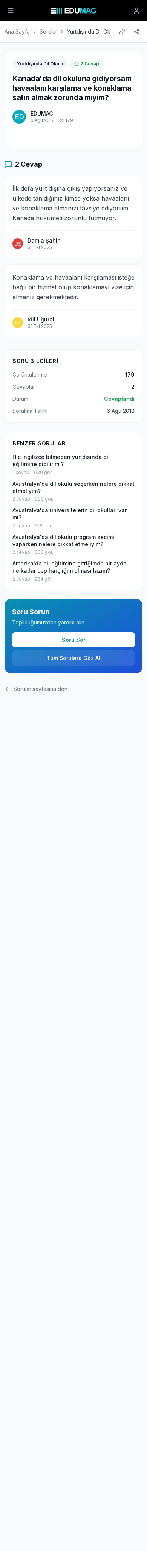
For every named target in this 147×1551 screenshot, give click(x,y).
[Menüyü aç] (10, 10)
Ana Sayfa (17, 31)
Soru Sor (74, 639)
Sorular (48, 31)
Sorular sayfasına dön (40, 689)
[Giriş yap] (136, 10)
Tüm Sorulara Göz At (74, 658)
